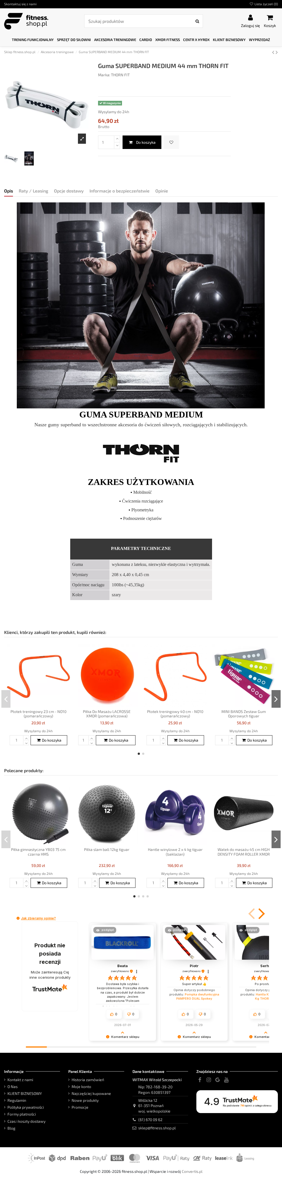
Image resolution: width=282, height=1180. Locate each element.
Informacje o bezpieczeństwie (120, 190)
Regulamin (16, 1100)
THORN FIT (120, 74)
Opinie (161, 190)
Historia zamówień (88, 1079)
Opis (8, 190)
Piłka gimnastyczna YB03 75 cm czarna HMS (38, 851)
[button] (32, 40)
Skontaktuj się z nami (20, 4)
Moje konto (81, 1086)
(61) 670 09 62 (150, 1119)
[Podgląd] (66, 661)
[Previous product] (274, 51)
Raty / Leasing (33, 190)
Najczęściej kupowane (91, 1093)
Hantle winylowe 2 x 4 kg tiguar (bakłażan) (175, 851)
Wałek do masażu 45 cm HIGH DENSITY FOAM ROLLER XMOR (244, 851)
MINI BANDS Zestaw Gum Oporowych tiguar (243, 713)
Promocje (80, 1107)
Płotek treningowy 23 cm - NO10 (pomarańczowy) (38, 713)
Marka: (104, 74)
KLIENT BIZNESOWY (24, 1093)
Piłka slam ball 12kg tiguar (106, 849)
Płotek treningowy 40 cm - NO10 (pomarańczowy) (175, 713)
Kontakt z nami (20, 1079)
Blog (11, 1128)
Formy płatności (21, 1114)
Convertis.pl (192, 1171)
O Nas (12, 1086)
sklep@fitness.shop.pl (157, 1127)
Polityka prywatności (25, 1107)
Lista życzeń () (266, 4)
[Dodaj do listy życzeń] (171, 142)
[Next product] (277, 51)
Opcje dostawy (69, 190)
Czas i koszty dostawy (26, 1121)
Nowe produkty (85, 1100)
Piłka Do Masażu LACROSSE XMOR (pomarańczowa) (107, 713)
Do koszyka (146, 142)
